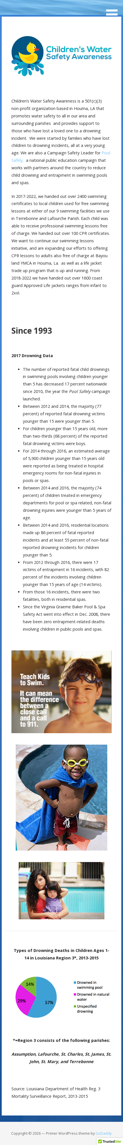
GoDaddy (104, 1133)
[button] (114, 10)
